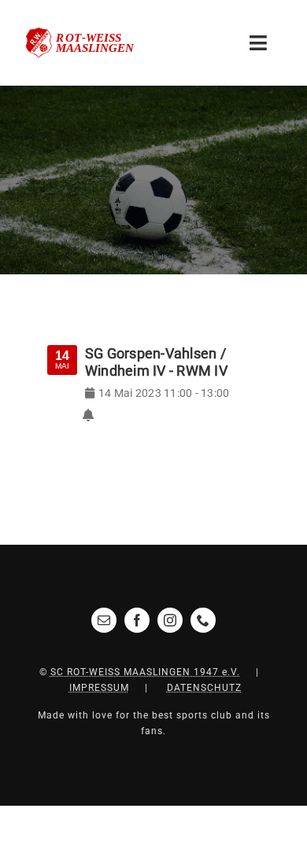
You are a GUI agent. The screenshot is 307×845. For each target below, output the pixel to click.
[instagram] (170, 620)
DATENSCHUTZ (204, 687)
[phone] (203, 620)
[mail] (104, 620)
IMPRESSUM (99, 687)
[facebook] (137, 620)
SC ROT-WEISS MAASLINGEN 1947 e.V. (145, 672)
